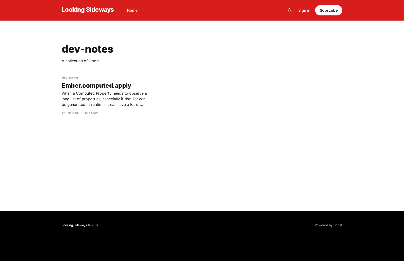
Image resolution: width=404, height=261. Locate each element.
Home (132, 10)
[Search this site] (290, 10)
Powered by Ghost (328, 225)
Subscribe (329, 10)
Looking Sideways (88, 9)
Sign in (304, 10)
